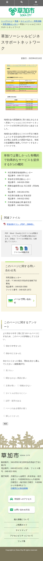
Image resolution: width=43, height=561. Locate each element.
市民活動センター (10, 24)
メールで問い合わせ (22, 301)
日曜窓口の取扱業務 (19, 488)
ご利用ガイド (21, 525)
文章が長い (10, 386)
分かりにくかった (13, 353)
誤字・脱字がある (13, 401)
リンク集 (21, 541)
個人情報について (21, 519)
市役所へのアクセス (23, 499)
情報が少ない (25, 386)
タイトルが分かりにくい (16, 393)
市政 (16, 21)
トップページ (7, 21)
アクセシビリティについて (21, 536)
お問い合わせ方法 (22, 510)
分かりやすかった (13, 346)
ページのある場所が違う (16, 408)
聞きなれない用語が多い (16, 378)
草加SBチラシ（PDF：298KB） (21, 224)
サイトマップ (21, 530)
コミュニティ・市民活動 (30, 21)
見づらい (9, 370)
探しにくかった (12, 416)
